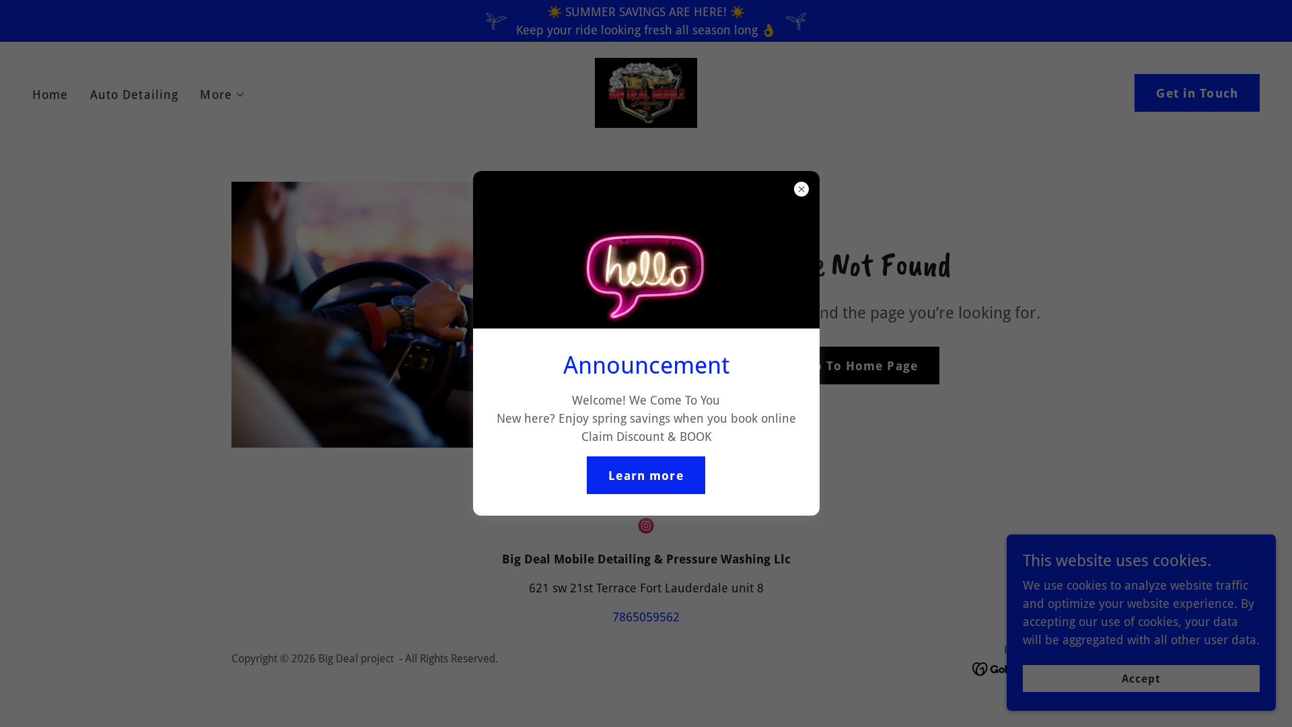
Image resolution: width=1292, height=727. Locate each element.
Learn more (645, 476)
